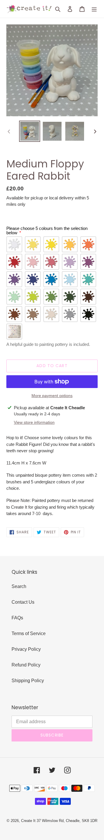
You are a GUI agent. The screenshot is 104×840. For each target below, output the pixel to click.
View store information (34, 422)
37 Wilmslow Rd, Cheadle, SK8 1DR (67, 820)
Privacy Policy (26, 649)
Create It (28, 820)
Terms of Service (29, 633)
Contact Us (23, 602)
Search (19, 586)
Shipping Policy (28, 680)
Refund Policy (26, 664)
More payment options (52, 395)
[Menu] (94, 9)
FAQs (17, 617)
